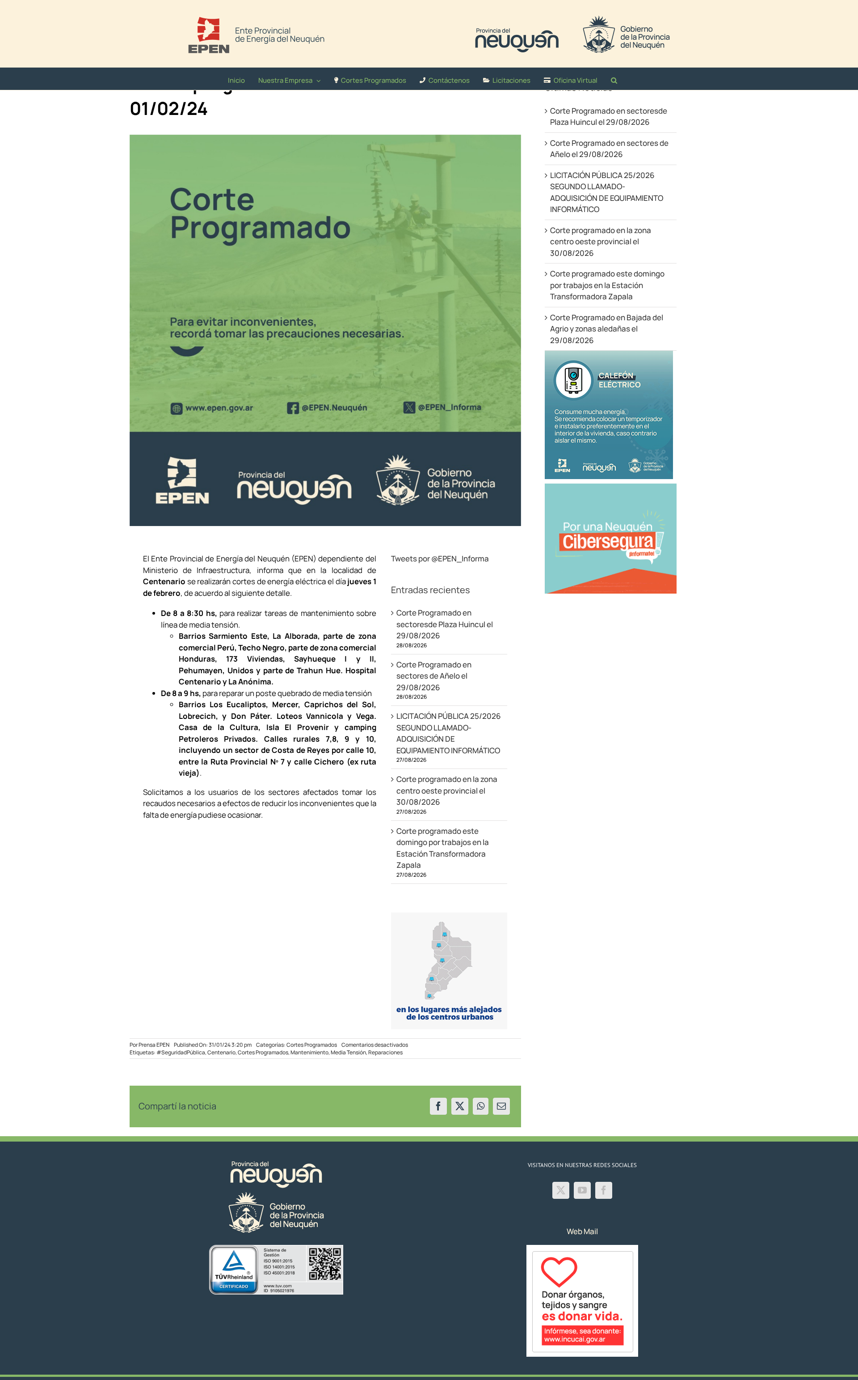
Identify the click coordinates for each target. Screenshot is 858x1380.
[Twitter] (560, 1190)
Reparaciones (385, 1052)
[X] (460, 1106)
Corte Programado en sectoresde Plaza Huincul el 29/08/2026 (444, 624)
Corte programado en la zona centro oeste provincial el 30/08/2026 (446, 790)
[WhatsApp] (481, 1106)
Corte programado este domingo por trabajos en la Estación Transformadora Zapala (607, 284)
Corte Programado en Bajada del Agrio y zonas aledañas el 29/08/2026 (606, 328)
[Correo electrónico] (501, 1106)
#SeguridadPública (180, 1052)
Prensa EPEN (154, 1045)
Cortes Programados (311, 1045)
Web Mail (582, 1231)
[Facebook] (438, 1106)
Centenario (221, 1052)
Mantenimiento (309, 1052)
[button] (614, 79)
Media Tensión (348, 1052)
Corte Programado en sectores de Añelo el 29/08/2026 (433, 675)
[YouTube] (582, 1190)
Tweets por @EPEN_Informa (440, 558)
